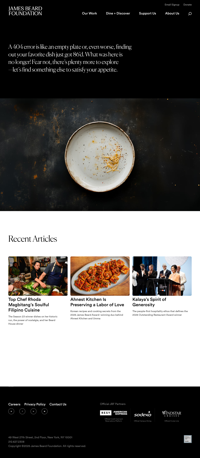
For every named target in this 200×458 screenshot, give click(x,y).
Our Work (89, 13)
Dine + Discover (118, 13)
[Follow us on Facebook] (22, 411)
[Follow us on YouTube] (44, 411)
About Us (172, 13)
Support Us (147, 13)
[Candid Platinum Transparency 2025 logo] (188, 442)
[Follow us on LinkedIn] (33, 411)
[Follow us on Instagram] (11, 411)
